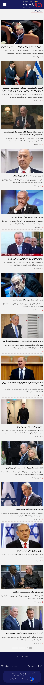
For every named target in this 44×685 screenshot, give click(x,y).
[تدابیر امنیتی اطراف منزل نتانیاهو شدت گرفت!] (22, 285)
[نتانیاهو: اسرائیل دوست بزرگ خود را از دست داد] (22, 202)
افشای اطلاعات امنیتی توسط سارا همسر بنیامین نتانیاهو (24, 468)
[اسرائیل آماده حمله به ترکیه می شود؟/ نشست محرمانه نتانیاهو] (22, 32)
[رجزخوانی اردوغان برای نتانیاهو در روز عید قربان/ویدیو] (22, 244)
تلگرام (32, 666)
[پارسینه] (31, 4)
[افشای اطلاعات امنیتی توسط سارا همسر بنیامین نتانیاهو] (22, 453)
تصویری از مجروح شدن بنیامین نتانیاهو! (29, 551)
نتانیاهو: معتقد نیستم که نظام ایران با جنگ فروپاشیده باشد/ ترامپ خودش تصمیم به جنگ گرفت (23, 133)
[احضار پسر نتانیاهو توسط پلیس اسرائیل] (22, 411)
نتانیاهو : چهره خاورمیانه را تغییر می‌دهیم (29, 509)
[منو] (5, 4)
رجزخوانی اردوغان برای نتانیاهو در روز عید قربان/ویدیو (25, 259)
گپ (41, 666)
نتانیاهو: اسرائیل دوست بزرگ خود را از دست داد (27, 217)
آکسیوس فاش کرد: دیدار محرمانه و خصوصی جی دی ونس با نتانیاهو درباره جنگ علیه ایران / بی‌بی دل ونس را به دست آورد (22, 89)
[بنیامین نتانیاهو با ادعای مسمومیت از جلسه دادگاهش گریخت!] (22, 326)
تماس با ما (25, 656)
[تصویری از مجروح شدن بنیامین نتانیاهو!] (22, 535)
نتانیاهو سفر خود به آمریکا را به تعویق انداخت (27, 176)
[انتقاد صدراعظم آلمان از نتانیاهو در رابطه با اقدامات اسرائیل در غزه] (22, 368)
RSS (17, 656)
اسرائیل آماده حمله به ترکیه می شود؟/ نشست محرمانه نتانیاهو (22, 47)
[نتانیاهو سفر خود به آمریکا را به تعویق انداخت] (22, 161)
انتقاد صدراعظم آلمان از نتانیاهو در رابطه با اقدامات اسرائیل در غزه (22, 384)
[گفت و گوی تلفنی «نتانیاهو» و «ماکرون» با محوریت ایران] (22, 618)
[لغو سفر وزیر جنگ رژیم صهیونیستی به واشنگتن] (22, 577)
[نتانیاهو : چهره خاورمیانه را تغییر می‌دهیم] (22, 494)
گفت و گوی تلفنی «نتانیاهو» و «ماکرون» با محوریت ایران (24, 633)
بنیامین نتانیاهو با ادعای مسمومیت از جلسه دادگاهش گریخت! (22, 341)
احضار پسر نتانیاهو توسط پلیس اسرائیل (30, 427)
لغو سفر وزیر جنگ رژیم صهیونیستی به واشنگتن (27, 592)
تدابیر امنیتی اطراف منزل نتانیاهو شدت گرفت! (28, 300)
